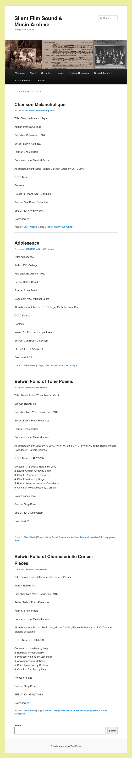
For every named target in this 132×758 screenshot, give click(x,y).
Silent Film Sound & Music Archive (38, 21)
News (60, 73)
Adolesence (26, 243)
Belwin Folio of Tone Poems (43, 381)
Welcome (20, 73)
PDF (29, 219)
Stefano (103, 710)
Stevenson (19, 713)
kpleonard (43, 387)
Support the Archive (104, 73)
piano (71, 226)
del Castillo (66, 710)
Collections (46, 73)
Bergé (55, 537)
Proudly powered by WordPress (66, 746)
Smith (17, 540)
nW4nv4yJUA (60, 226)
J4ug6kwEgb (96, 537)
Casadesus (64, 537)
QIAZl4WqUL (71, 365)
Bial (47, 365)
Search (41, 80)
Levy (105, 537)
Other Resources (23, 80)
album (48, 537)
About (33, 73)
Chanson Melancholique (39, 104)
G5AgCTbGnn (79, 710)
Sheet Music (30, 226)
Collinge (49, 226)
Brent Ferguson (46, 110)
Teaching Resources (79, 73)
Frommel (84, 537)
